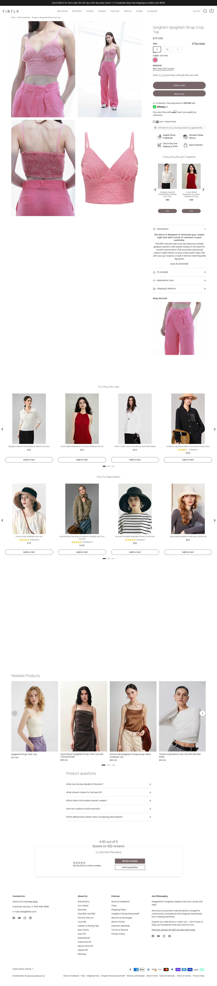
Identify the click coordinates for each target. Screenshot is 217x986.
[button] (198, 44)
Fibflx (13, 17)
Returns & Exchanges (121, 917)
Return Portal (118, 921)
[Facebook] (14, 917)
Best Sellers (77, 11)
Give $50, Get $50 (86, 913)
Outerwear (115, 11)
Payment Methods (120, 925)
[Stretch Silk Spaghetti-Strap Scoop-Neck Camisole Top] (133, 716)
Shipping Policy (118, 909)
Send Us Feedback (120, 901)
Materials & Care (165, 280)
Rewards (82, 909)
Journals (82, 921)
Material (157, 65)
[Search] (205, 11)
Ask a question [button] (130, 867)
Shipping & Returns (166, 288)
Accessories (152, 11)
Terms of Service (119, 929)
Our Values (83, 905)
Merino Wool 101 (85, 946)
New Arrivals (62, 11)
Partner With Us (85, 917)
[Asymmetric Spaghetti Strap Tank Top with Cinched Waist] (84, 716)
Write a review (130, 861)
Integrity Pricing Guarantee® (125, 913)
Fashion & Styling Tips (88, 925)
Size (179, 43)
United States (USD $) (22, 969)
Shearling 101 (84, 937)
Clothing (89, 11)
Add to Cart (179, 85)
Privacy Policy (118, 933)
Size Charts (83, 929)
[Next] (202, 713)
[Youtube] (19, 917)
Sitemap (82, 954)
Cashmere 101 (84, 942)
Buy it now (179, 94)
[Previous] (14, 713)
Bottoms (127, 11)
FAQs (114, 905)
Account (196, 11)
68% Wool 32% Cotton (163, 69)
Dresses (139, 11)
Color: (160, 55)
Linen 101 (82, 933)
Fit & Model (162, 272)
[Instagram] (25, 917)
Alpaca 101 (83, 950)
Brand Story (83, 901)
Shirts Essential (24, 17)
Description (162, 228)
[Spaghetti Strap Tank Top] (34, 716)
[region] (108, 721)
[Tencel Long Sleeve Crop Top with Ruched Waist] (182, 716)
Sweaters (102, 11)
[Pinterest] (30, 917)
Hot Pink (155, 60)
